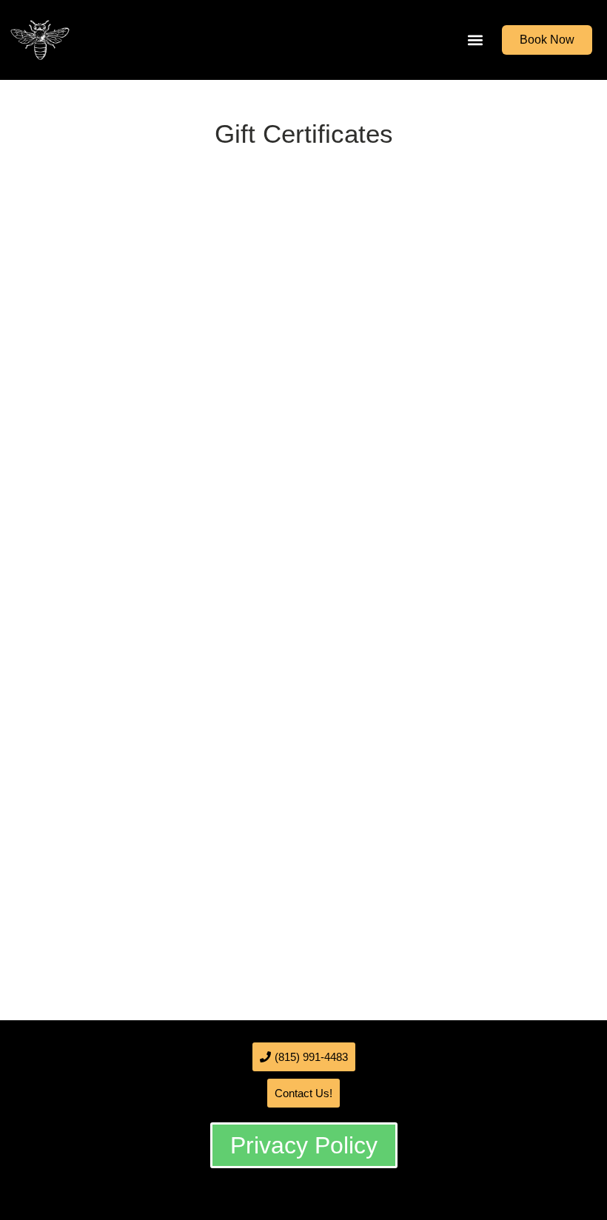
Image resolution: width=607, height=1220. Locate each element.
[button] (475, 40)
